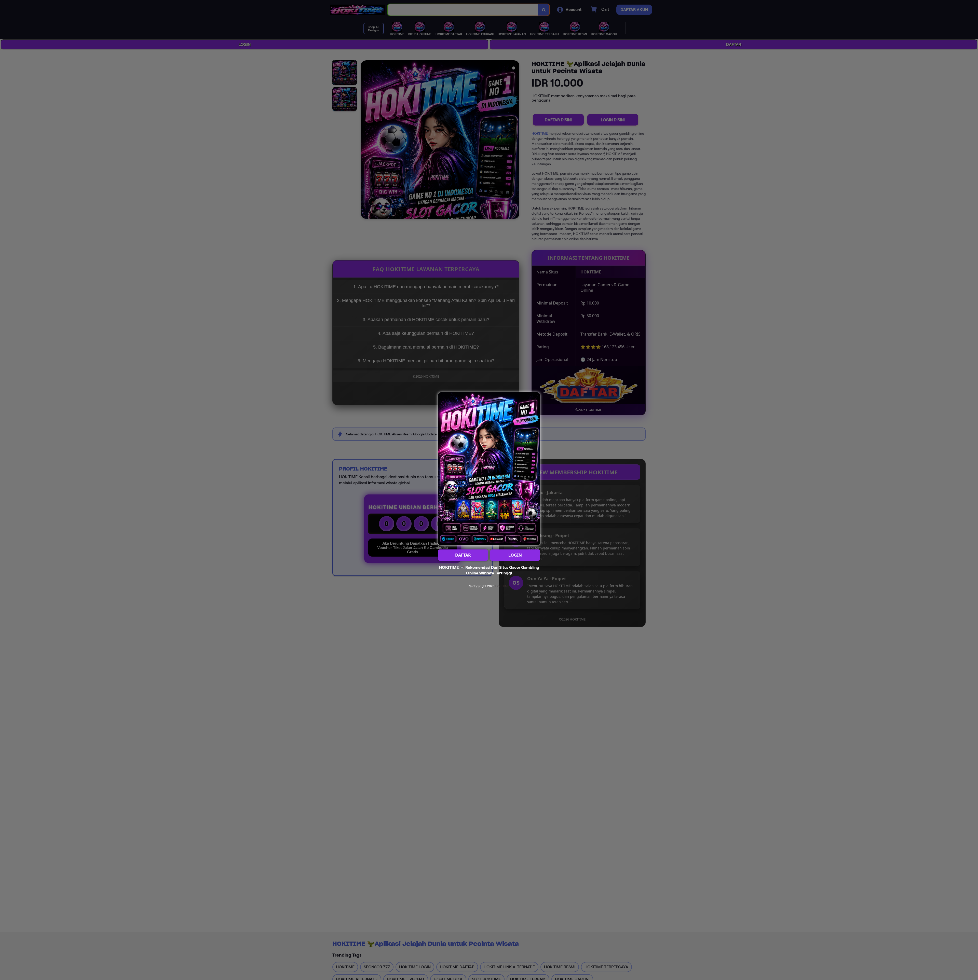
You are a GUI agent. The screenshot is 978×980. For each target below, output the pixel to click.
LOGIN (515, 555)
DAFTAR (463, 555)
